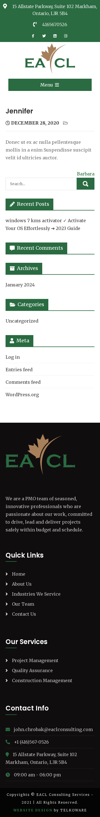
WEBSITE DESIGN (32, 810)
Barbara (85, 174)
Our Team (23, 604)
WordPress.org (22, 394)
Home (18, 574)
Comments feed (23, 382)
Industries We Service (36, 594)
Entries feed (19, 369)
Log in (13, 357)
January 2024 (20, 285)
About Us (22, 584)
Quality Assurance (32, 670)
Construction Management (42, 680)
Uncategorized (22, 321)
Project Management (35, 660)
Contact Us (24, 614)
